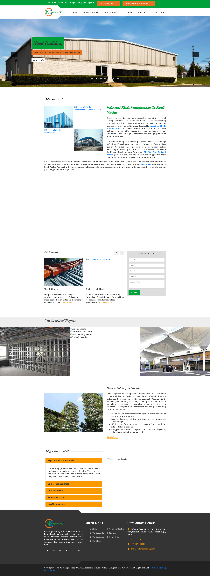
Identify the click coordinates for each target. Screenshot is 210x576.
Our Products (111, 13)
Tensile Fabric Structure (137, 4)
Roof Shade (146, 164)
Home (76, 13)
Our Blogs (96, 541)
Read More (67, 303)
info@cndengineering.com (81, 2)
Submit (134, 293)
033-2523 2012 (136, 539)
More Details (38, 60)
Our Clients (143, 13)
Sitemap (112, 533)
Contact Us (159, 13)
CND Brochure (107, 4)
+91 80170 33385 (55, 2)
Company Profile (91, 13)
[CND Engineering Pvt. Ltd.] (53, 12)
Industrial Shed (95, 289)
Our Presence (98, 537)
